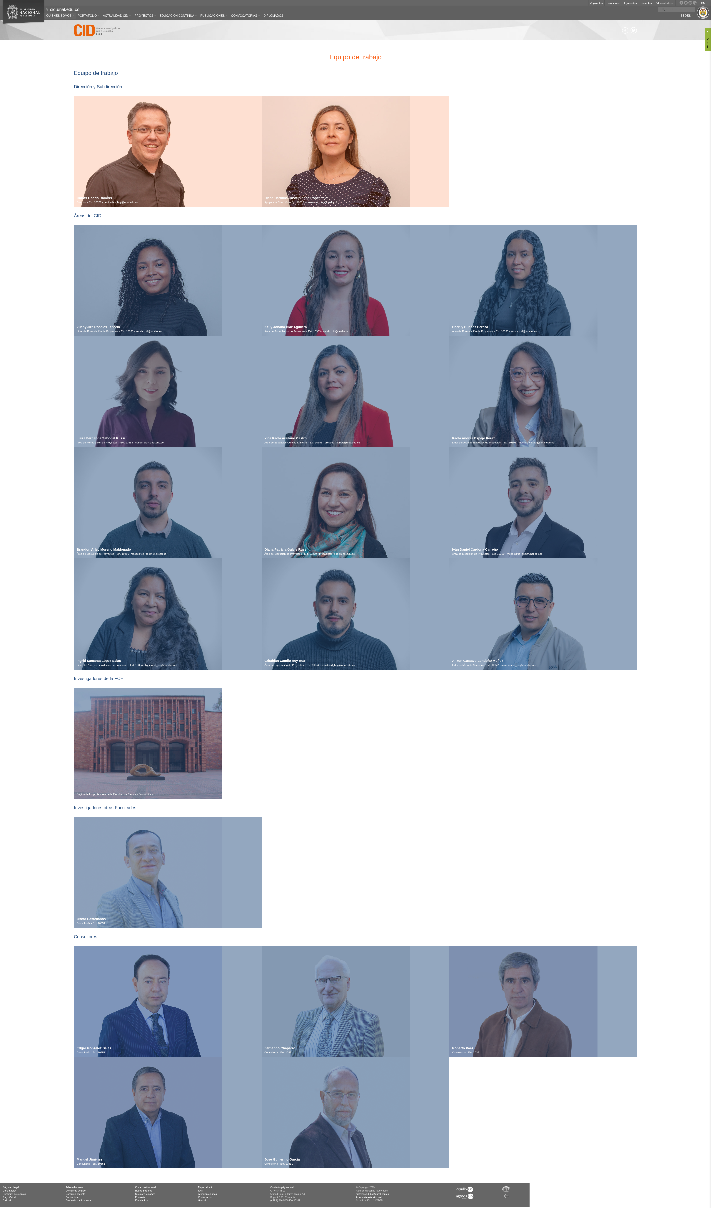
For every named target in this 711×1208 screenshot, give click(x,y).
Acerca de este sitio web (369, 1197)
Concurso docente (75, 1194)
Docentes (646, 2)
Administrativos (664, 2)
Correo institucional (145, 1187)
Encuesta (140, 1197)
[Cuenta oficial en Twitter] (686, 3)
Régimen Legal (11, 1187)
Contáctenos (205, 1197)
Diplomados (273, 15)
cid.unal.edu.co (64, 9)
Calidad (7, 1200)
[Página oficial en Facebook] (681, 3)
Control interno (73, 1197)
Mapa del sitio (205, 1187)
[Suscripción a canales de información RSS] (695, 3)
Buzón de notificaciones (78, 1200)
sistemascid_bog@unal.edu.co (372, 1194)
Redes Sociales (143, 1190)
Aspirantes (596, 2)
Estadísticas (142, 1200)
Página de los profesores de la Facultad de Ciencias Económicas (115, 794)
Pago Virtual (9, 1197)
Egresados (630, 2)
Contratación (9, 1190)
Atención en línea (207, 1194)
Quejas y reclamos (145, 1194)
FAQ (200, 1190)
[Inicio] (97, 30)
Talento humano (74, 1187)
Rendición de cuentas (14, 1194)
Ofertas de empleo (76, 1190)
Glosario (202, 1200)
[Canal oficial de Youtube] (690, 3)
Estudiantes (613, 2)
